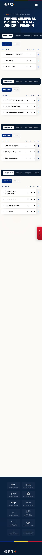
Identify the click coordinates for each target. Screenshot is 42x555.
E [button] (33, 49)
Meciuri (18, 36)
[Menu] (36, 4)
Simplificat (7, 44)
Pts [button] (38, 49)
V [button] (29, 49)
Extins (16, 44)
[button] (2, 49)
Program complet (31, 36)
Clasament (7, 36)
